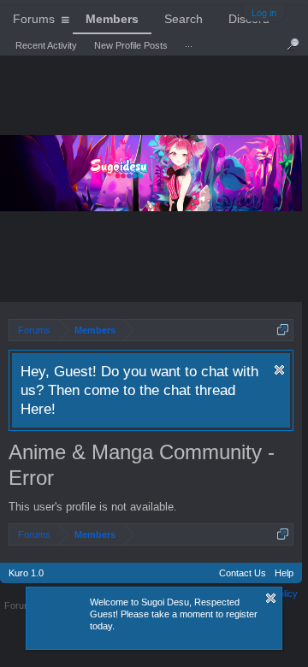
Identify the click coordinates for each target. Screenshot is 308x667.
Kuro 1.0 (26, 573)
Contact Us (242, 573)
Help (284, 573)
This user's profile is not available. (93, 506)
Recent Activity (46, 45)
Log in (264, 13)
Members (112, 19)
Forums (34, 19)
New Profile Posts (131, 45)
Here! (38, 408)
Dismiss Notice (279, 369)
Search (183, 19)
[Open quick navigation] (282, 329)
